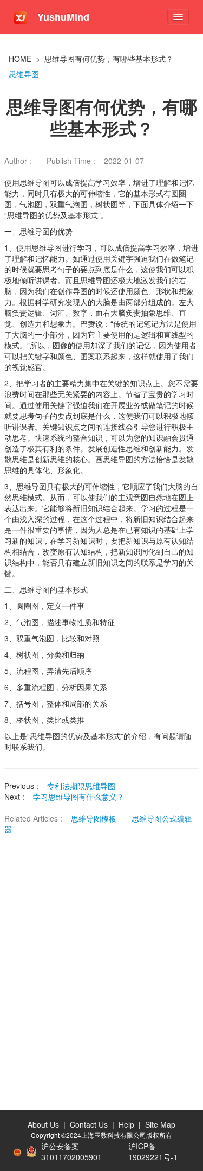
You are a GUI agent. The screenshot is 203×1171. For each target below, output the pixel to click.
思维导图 (24, 73)
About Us (43, 1124)
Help (126, 1124)
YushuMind (62, 17)
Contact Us (89, 1124)
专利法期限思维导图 (81, 785)
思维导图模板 (95, 818)
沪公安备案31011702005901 (71, 1151)
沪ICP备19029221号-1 (153, 1151)
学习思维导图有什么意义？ (78, 796)
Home (20, 58)
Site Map (160, 1124)
